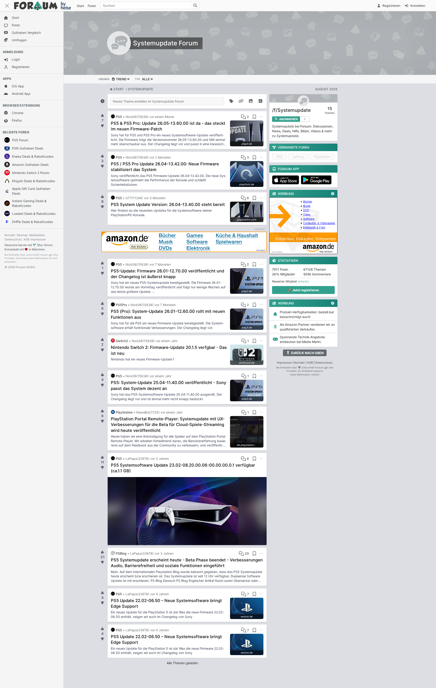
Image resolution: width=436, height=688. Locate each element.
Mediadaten (37, 235)
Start (119, 89)
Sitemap (22, 235)
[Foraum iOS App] (286, 179)
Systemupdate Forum (165, 43)
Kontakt (10, 235)
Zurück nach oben (307, 353)
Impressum (38, 239)
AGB (26, 239)
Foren (92, 6)
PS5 (279, 157)
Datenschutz (13, 239)
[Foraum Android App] (317, 179)
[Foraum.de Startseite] (44, 5)
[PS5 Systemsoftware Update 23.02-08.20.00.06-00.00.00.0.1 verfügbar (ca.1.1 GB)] (187, 511)
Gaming (298, 157)
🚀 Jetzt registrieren (303, 290)
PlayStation (322, 157)
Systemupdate (140, 89)
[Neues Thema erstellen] (102, 100)
